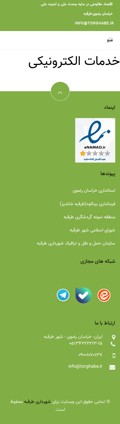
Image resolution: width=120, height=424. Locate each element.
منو (110, 40)
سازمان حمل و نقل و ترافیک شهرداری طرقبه (76, 243)
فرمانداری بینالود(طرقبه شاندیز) (87, 204)
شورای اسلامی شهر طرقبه (92, 230)
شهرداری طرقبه (37, 401)
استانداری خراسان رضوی (94, 190)
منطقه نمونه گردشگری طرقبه (89, 217)
